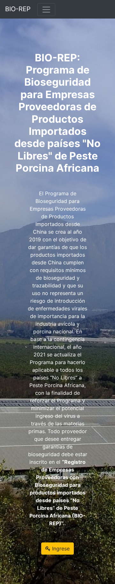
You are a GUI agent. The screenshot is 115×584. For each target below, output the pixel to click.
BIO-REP (18, 9)
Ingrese (60, 548)
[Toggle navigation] (46, 9)
